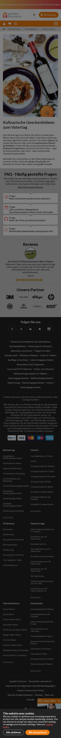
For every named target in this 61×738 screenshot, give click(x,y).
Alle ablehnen (13, 732)
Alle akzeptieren (37, 732)
